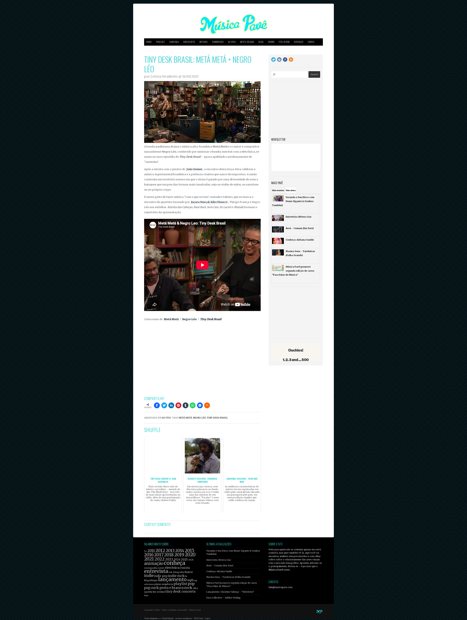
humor (189, 572)
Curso (311, 42)
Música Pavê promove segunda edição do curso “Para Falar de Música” (231, 585)
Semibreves (218, 42)
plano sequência (163, 584)
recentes (278, 190)
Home (149, 42)
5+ (145, 551)
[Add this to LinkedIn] (171, 405)
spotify (148, 591)
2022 (160, 559)
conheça (174, 563)
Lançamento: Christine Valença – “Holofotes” (230, 592)
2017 (159, 555)
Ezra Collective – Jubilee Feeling (223, 597)
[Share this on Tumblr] (185, 405)
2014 (179, 550)
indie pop (160, 576)
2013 (170, 550)
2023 (169, 559)
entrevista (156, 571)
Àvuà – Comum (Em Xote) (219, 565)
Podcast (160, 42)
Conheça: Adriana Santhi (219, 571)
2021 (149, 559)
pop (191, 583)
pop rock (151, 588)
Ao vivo (232, 42)
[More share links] (207, 405)
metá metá (185, 417)
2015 (189, 550)
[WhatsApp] (193, 405)
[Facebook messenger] (200, 405)
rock (188, 588)
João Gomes (194, 169)
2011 (151, 550)
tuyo (146, 595)
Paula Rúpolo (167, 618)
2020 (190, 555)
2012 (160, 550)
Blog (260, 42)
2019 (179, 555)
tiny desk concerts (180, 591)
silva (195, 588)
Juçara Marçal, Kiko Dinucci (209, 202)
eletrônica (172, 567)
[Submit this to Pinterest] (178, 405)
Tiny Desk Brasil (210, 319)
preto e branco (171, 588)
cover (161, 568)
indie (149, 575)
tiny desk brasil (217, 417)
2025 (184, 559)
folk (170, 572)
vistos (291, 190)
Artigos (203, 42)
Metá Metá (171, 319)
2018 (169, 555)
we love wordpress (183, 618)
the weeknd (159, 592)
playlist (180, 584)
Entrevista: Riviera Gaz (218, 560)
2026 (191, 559)
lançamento (172, 579)
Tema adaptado (151, 618)
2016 (149, 555)
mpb (190, 580)
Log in (207, 618)
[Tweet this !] (164, 405)
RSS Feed (198, 618)
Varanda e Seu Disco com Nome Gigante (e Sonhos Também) (233, 552)
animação (153, 563)
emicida (185, 567)
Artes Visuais (247, 42)
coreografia (150, 568)
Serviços (298, 42)
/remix (271, 42)
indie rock (176, 576)
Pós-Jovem (284, 42)
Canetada (174, 42)
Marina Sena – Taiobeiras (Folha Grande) (228, 577)
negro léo (199, 417)
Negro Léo (189, 319)
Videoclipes (189, 42)
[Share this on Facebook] (157, 405)
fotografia (178, 572)
